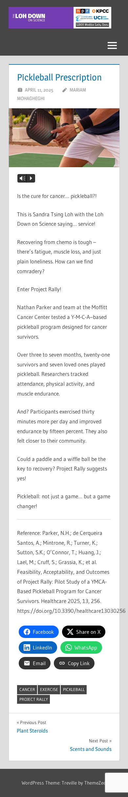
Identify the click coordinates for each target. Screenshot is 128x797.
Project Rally (33, 699)
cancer (27, 689)
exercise (49, 689)
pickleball (74, 689)
